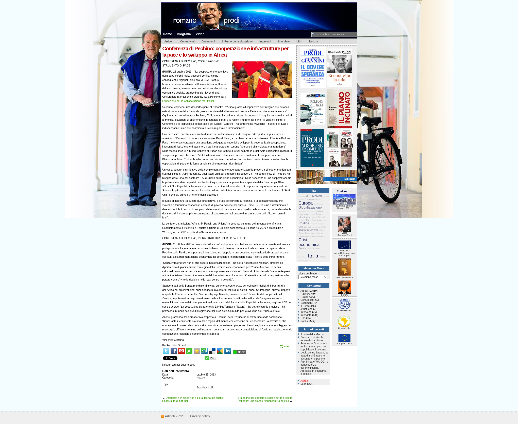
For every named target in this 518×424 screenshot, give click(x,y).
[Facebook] (174, 351)
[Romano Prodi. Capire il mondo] (333, 146)
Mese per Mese (307, 273)
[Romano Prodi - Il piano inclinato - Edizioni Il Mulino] (339, 127)
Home (167, 34)
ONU (314, 220)
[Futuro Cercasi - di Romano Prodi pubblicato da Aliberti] (334, 165)
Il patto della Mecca (312, 334)
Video (200, 34)
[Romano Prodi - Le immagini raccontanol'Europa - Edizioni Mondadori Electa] (312, 123)
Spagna (305, 261)
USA (308, 195)
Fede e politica (321, 224)
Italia (313, 255)
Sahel (325, 220)
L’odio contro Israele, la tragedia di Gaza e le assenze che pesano (314, 355)
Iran (310, 252)
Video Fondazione (344, 277)
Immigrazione (304, 236)
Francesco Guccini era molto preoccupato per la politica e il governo (313, 346)
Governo (313, 230)
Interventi (265, 41)
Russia (319, 214)
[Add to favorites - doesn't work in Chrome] (197, 351)
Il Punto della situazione (237, 41)
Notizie (313, 41)
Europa (305, 203)
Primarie (326, 196)
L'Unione (324, 252)
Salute (313, 214)
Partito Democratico (307, 233)
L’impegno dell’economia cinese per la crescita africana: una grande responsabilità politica (265, 399)
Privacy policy (200, 416)
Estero (306, 293)
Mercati (317, 195)
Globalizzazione (310, 207)
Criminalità (302, 211)
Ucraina (301, 199)
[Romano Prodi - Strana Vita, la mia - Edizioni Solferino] (339, 86)
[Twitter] (166, 351)
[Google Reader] (220, 351)
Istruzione (301, 196)
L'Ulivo (321, 230)
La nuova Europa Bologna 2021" (344, 207)
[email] (181, 351)
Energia (320, 233)
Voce (306, 383)
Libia (300, 257)
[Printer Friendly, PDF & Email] (285, 347)
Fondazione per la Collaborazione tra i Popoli (188, 100)
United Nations (344, 310)
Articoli (168, 41)
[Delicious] (212, 351)
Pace (308, 220)
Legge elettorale (317, 227)
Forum (344, 295)
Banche (307, 227)
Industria (303, 229)
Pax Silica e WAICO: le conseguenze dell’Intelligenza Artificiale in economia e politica (314, 367)
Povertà (321, 217)
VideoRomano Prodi (344, 234)
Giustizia (310, 211)
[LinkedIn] (227, 351)
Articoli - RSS (174, 416)
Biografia (184, 34)
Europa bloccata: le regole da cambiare (311, 339)
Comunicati (187, 41)
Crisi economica (309, 242)
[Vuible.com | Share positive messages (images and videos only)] (189, 353)
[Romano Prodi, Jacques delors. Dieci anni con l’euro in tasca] (347, 146)
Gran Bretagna (318, 204)
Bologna (312, 224)
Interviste (284, 41)
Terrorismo (316, 252)
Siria (300, 261)
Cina (300, 227)
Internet (314, 217)
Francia (322, 257)
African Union (344, 328)
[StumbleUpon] (204, 351)
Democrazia (305, 248)
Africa (320, 220)
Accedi (304, 380)
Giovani (318, 199)
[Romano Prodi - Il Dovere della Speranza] (313, 87)
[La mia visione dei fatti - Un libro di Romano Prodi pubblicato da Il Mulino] (346, 165)
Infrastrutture (304, 217)
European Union (344, 343)
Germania (309, 199)
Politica (303, 223)
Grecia (305, 257)
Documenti (208, 41)
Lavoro (316, 249)
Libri (299, 41)
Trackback (205, 387)
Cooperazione (318, 236)
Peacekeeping (303, 252)
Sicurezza (301, 220)
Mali (324, 227)
